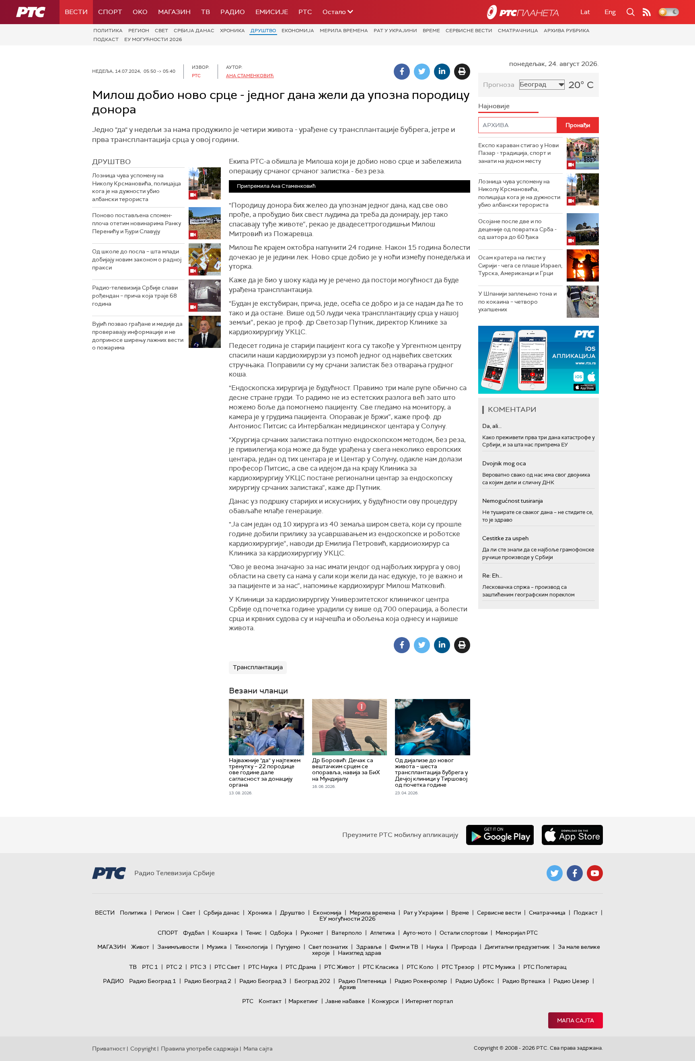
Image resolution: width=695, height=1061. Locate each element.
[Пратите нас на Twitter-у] (555, 873)
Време (431, 30)
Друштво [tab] (111, 162)
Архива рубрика (567, 30)
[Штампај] (462, 72)
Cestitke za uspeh (505, 538)
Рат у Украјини (395, 30)
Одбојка (281, 932)
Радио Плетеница (362, 981)
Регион (138, 30)
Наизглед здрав (359, 952)
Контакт (270, 1001)
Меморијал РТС (517, 932)
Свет (161, 30)
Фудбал (193, 932)
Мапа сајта (575, 1020)
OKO (140, 12)
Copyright (143, 1048)
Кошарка (225, 932)
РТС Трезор (458, 967)
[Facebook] (402, 72)
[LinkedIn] (442, 72)
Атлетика (382, 932)
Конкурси (385, 1001)
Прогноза (498, 84)
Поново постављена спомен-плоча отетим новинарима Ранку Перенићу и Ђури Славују (136, 223)
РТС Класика (381, 967)
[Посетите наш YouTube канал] (595, 873)
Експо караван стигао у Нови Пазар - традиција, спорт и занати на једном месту (518, 153)
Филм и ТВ (404, 946)
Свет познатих (328, 946)
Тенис (254, 932)
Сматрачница (518, 30)
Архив (347, 987)
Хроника (232, 30)
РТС (305, 12)
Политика (108, 30)
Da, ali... (492, 426)
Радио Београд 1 (152, 981)
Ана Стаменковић (250, 75)
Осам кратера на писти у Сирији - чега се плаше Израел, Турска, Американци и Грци (520, 265)
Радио (232, 12)
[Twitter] (422, 72)
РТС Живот (339, 967)
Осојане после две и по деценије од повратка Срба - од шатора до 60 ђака (517, 229)
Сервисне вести (469, 30)
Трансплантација (258, 667)
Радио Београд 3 (262, 981)
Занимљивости (178, 946)
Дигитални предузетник (517, 946)
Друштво (263, 30)
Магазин (174, 12)
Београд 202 (312, 981)
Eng (610, 12)
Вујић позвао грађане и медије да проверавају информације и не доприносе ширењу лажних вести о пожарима (137, 335)
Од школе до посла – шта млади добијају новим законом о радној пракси (136, 259)
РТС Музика (499, 967)
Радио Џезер (571, 981)
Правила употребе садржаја (200, 1048)
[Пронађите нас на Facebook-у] (575, 873)
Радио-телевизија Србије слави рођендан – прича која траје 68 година (135, 295)
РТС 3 (198, 967)
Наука (434, 946)
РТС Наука (263, 967)
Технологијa (251, 946)
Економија (298, 30)
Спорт (110, 12)
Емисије (271, 12)
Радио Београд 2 (207, 981)
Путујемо (288, 946)
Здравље (369, 946)
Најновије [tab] (494, 106)
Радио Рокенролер (421, 981)
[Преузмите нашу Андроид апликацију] (500, 835)
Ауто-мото (417, 932)
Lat (585, 12)
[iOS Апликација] (538, 360)
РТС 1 (150, 967)
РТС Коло (420, 967)
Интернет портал (429, 1001)
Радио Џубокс (474, 981)
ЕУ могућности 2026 (153, 39)
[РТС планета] (523, 12)
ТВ (205, 12)
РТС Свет (227, 967)
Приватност (108, 1048)
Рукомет (311, 932)
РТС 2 (174, 967)
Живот (140, 946)
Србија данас (194, 30)
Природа (464, 946)
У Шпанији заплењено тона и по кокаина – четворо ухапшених (517, 301)
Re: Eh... (492, 575)
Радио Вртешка (523, 981)
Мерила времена (344, 30)
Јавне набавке (345, 1001)
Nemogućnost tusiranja (512, 500)
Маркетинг (303, 1001)
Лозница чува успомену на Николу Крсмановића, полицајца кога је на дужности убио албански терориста (136, 187)
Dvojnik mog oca (504, 463)
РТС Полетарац (544, 967)
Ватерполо (346, 932)
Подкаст (106, 39)
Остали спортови (463, 932)
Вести (76, 12)
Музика (217, 946)
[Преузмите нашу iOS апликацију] (572, 835)
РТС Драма (301, 967)
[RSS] (647, 12)
